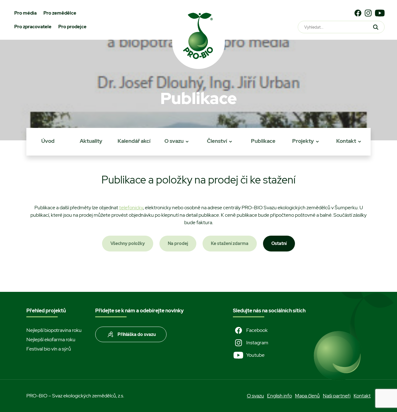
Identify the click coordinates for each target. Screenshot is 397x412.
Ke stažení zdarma (229, 243)
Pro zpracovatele (32, 27)
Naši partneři (336, 395)
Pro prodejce (72, 27)
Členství (217, 141)
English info (279, 395)
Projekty (303, 141)
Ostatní (279, 243)
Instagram (257, 342)
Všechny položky (127, 243)
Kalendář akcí (134, 141)
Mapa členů (307, 395)
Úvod (48, 141)
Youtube (255, 355)
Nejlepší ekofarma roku (50, 339)
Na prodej (178, 243)
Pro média (25, 13)
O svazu (174, 141)
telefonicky (131, 207)
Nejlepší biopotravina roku (54, 330)
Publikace (263, 141)
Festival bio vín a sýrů (48, 349)
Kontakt (346, 141)
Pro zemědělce (59, 13)
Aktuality (91, 141)
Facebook (257, 330)
